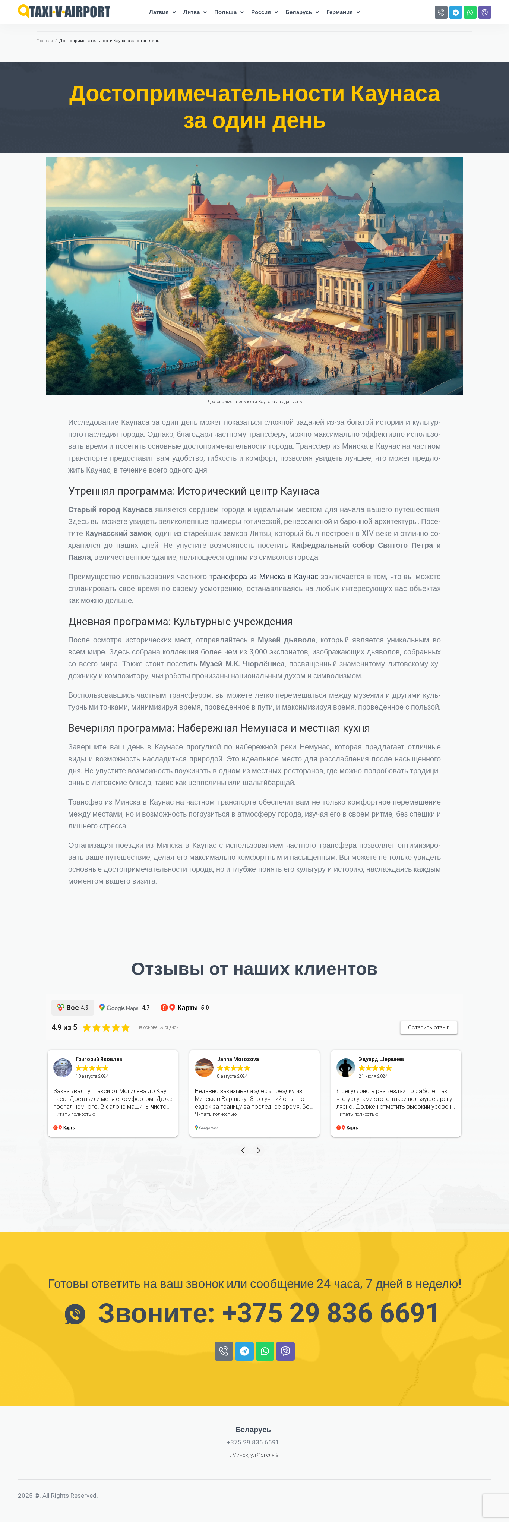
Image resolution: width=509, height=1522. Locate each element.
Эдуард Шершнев (381, 1059)
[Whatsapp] (470, 12)
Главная (45, 40)
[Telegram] (455, 12)
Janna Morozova (238, 1059)
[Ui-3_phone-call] (441, 12)
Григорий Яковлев (99, 1059)
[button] (243, 1150)
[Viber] (484, 12)
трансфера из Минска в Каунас (263, 576)
